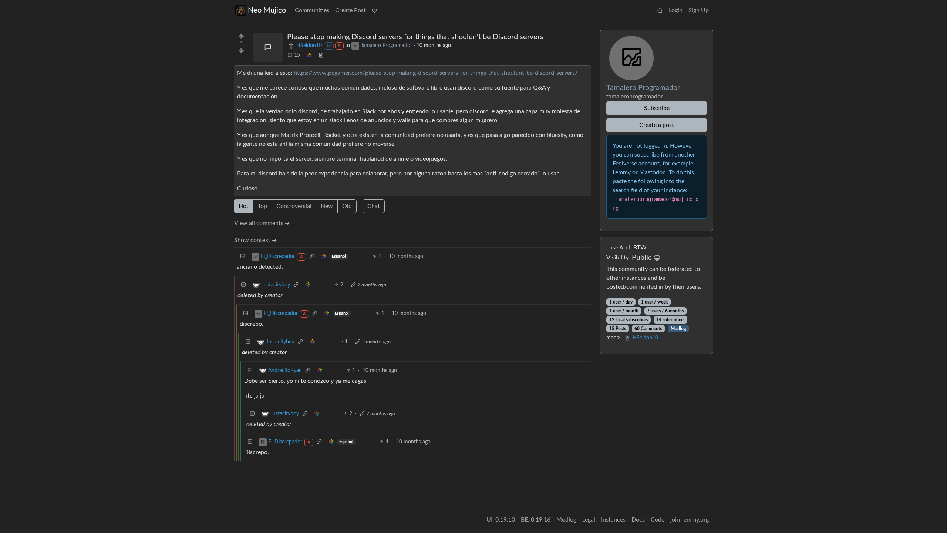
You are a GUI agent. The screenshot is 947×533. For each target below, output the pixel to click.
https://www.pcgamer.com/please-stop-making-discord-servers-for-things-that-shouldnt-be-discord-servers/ (435, 73)
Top (262, 206)
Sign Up (698, 10)
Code (657, 520)
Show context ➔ (255, 240)
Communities (312, 10)
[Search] (660, 10)
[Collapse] (243, 256)
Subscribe (657, 108)
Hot (244, 206)
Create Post (350, 10)
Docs (638, 520)
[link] (309, 55)
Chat (373, 206)
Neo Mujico (267, 10)
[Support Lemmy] (374, 10)
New (327, 206)
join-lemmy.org (689, 520)
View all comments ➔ (262, 223)
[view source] (321, 55)
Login (676, 10)
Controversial (293, 206)
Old (347, 206)
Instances (613, 520)
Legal (588, 520)
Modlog (678, 328)
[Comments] (268, 47)
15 (297, 55)
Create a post (656, 125)
